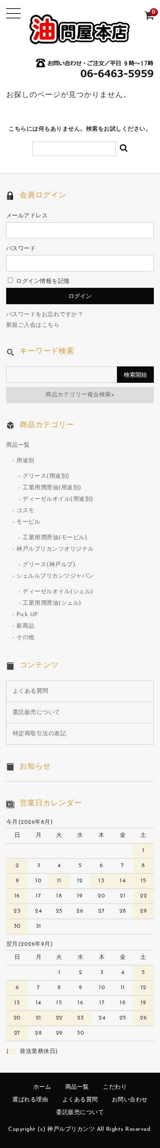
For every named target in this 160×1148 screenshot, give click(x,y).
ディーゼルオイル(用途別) (58, 499)
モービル (28, 522)
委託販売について (36, 713)
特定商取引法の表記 (39, 734)
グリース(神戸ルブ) (49, 565)
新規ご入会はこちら (33, 325)
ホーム (42, 1087)
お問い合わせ (130, 1100)
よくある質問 (30, 691)
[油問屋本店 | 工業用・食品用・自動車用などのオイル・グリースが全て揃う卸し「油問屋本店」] (80, 38)
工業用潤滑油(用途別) (52, 488)
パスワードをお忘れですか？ (45, 315)
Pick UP (27, 615)
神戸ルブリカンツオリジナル (55, 549)
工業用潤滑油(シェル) (52, 603)
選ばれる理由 (30, 1100)
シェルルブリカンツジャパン (55, 576)
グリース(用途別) (46, 476)
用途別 (25, 461)
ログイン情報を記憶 (42, 281)
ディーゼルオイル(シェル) (58, 592)
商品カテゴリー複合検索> (80, 395)
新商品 (25, 626)
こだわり (115, 1087)
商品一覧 (18, 445)
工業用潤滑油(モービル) (55, 538)
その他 (25, 638)
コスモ (25, 511)
